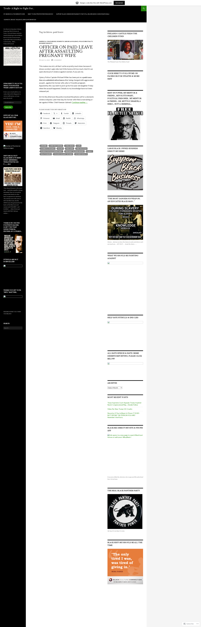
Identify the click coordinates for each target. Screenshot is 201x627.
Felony (60, 148)
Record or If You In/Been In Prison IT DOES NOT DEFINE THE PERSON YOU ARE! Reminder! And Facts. (123, 415)
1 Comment (57, 60)
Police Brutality (86, 41)
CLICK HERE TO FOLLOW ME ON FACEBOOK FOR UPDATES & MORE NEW (123, 76)
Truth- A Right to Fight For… (18, 8)
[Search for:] (12, 328)
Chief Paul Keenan (56, 145)
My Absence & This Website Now (14, 14)
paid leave (69, 148)
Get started (119, 3)
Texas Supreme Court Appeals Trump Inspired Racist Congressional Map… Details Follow (124, 404)
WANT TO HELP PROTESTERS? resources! (40, 14)
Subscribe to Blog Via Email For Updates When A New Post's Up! (12, 86)
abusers (44, 145)
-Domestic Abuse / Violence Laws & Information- (19, 19)
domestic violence (48, 148)
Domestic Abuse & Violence (67, 41)
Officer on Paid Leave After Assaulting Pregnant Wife (66, 51)
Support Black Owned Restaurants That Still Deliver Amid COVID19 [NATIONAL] (82, 14)
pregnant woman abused (75, 151)
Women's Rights (45, 43)
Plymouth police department (51, 151)
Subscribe (8, 107)
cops (79, 145)
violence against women (63, 154)
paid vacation (82, 148)
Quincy (89, 151)
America (42, 41)
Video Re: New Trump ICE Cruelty (119, 409)
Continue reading (80, 102)
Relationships (46, 154)
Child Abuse (51, 41)
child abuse (69, 145)
